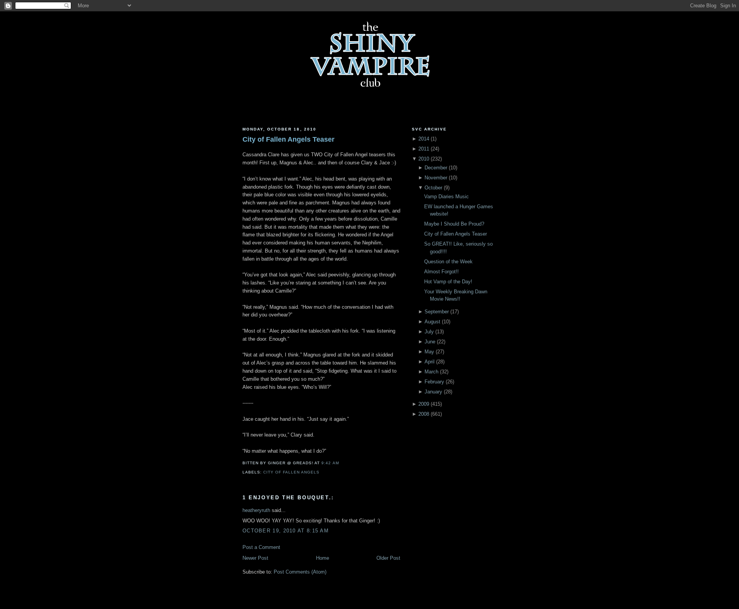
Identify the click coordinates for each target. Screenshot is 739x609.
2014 (423, 139)
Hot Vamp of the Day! (448, 281)
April (430, 362)
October (433, 188)
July (429, 332)
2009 (423, 404)
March (431, 372)
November (436, 178)
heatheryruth (256, 510)
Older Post (388, 558)
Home (322, 558)
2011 (423, 149)
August (432, 322)
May (429, 352)
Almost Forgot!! (441, 271)
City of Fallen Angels (291, 472)
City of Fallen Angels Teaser (288, 139)
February (434, 382)
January (433, 392)
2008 (423, 414)
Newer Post (255, 558)
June (430, 342)
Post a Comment (261, 547)
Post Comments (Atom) (300, 572)
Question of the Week (448, 261)
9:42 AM (330, 463)
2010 (423, 159)
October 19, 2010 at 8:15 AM (285, 531)
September (437, 312)
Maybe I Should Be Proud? (454, 224)
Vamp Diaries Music (446, 196)
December (436, 168)
